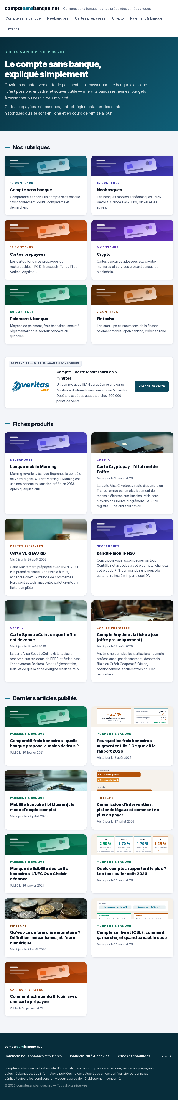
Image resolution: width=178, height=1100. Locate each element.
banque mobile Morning (33, 466)
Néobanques (57, 18)
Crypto (118, 18)
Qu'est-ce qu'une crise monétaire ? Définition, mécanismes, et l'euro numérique (45, 937)
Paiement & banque (146, 18)
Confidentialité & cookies (88, 1056)
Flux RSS (164, 1056)
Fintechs (12, 29)
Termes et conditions (133, 1056)
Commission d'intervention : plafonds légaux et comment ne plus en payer (128, 809)
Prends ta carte (151, 386)
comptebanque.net (32, 8)
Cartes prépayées (90, 18)
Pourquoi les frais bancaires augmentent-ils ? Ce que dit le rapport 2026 (126, 745)
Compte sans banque (23, 18)
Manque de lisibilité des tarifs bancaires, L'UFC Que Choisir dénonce (39, 873)
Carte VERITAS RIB (28, 553)
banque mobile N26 (116, 553)
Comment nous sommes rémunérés (33, 1056)
